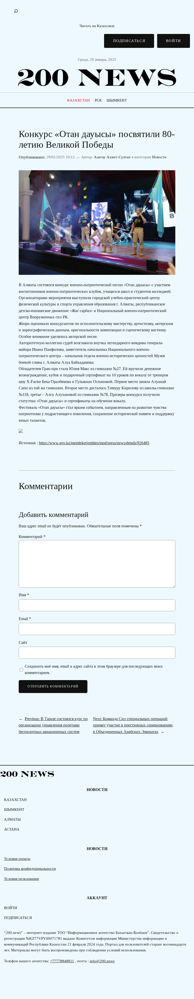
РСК (98, 100)
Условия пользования (21, 879)
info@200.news (102, 961)
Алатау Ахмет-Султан (112, 157)
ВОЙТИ (173, 41)
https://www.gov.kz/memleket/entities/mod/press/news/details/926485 (94, 442)
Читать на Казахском (97, 26)
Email (25, 618)
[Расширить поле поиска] (16, 11)
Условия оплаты (17, 859)
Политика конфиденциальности (30, 869)
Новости (159, 157)
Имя (24, 594)
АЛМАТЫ (12, 819)
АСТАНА (11, 829)
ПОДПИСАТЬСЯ (129, 41)
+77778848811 (62, 961)
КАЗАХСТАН (78, 100)
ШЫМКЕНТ (117, 100)
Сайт (23, 642)
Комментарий (32, 536)
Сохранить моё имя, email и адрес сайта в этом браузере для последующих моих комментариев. (94, 669)
